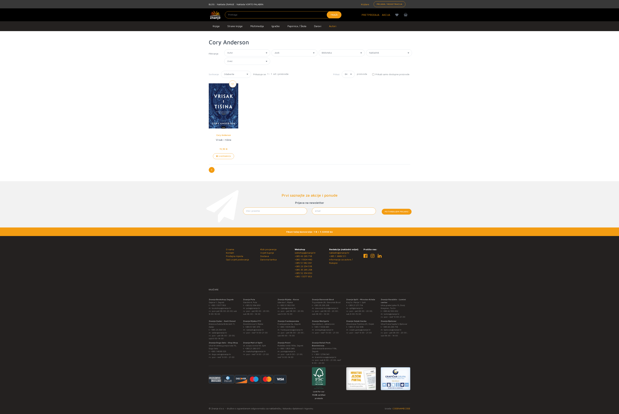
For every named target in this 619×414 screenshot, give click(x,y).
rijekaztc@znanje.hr (255, 330)
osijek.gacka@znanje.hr (360, 330)
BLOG (212, 4)
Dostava (264, 256)
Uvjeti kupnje (267, 252)
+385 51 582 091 (303, 262)
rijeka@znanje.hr (288, 308)
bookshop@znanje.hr (221, 308)
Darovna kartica (268, 259)
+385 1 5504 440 (303, 259)
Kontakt (230, 252)
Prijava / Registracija (389, 4)
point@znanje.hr (288, 351)
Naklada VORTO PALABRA (250, 4)
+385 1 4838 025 (218, 351)
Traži (334, 14)
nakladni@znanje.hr (339, 252)
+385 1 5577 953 (303, 276)
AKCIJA (386, 14)
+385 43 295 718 (303, 256)
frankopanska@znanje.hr (292, 330)
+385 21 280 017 (252, 348)
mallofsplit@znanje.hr (256, 351)
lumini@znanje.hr (391, 314)
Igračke (275, 26)
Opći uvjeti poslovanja (237, 259)
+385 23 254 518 (303, 266)
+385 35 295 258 (303, 269)
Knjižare (364, 4)
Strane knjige (235, 26)
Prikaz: (336, 74)
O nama (230, 249)
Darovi (317, 26)
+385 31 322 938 (356, 327)
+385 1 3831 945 (287, 348)
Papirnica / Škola (296, 26)
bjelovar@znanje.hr (393, 330)
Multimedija (257, 26)
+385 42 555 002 (390, 311)
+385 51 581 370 (252, 327)
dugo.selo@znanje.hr (221, 354)
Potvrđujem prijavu (396, 211)
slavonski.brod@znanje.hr (327, 308)
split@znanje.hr (356, 308)
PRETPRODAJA (370, 14)
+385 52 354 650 (303, 273)
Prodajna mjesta (234, 256)
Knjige (216, 26)
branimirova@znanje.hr (325, 357)
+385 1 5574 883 (287, 327)
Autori (332, 26)
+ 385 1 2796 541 (321, 354)
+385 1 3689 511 (337, 256)
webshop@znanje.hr (305, 252)
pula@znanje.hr (253, 308)
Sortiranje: (214, 74)
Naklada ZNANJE (225, 4)
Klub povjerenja (268, 249)
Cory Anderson (223, 135)
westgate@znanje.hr (324, 330)
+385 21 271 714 (355, 305)
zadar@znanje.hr (219, 332)
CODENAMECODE (401, 408)
